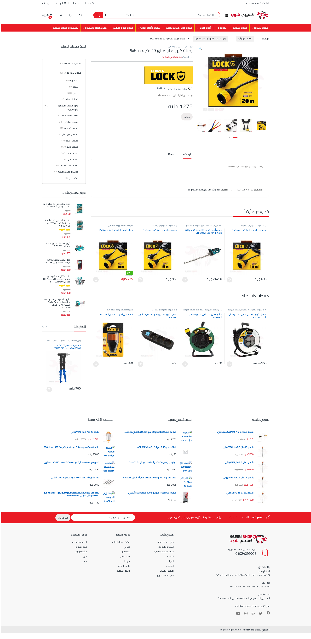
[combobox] (178, 15)
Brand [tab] (171, 155)
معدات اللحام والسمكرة (96, 28)
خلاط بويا (72, 80)
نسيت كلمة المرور (165, 575)
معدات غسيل (69, 153)
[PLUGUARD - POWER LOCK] (168, 75)
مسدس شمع (69, 141)
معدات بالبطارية (261, 28)
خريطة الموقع (123, 571)
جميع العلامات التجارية (164, 551)
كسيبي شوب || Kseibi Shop (255, 630)
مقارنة (159, 88)
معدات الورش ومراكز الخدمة (179, 28)
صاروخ (72, 93)
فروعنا (88, 3)
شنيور (73, 87)
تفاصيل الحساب (167, 571)
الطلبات (170, 556)
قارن (85, 556)
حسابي (74, 3)
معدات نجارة (70, 159)
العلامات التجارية (79, 542)
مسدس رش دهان (68, 134)
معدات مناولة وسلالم (123, 28)
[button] (200, 49)
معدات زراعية (69, 147)
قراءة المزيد (185, 279)
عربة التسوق (81, 547)
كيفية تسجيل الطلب (121, 542)
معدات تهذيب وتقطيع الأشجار (197, 225)
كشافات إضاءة (69, 99)
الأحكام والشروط (166, 547)
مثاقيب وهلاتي (68, 122)
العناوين (170, 566)
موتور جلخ (71, 178)
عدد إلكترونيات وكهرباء (60, 340)
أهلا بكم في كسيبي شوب (257, 3)
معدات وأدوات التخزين (150, 28)
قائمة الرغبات (124, 566)
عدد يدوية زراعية (216, 225)
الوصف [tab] (187, 155)
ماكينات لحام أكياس (68, 116)
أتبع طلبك (59, 3)
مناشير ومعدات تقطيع (65, 172)
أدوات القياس (205, 28)
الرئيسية (265, 38)
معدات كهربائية (240, 28)
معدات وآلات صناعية (66, 165)
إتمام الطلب (125, 556)
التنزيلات (170, 561)
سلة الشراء (125, 551)
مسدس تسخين (69, 128)
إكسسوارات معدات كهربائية (65, 28)
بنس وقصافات (75, 340)
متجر (44, 3)
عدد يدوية (222, 28)
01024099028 (245, 553)
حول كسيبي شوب (165, 542)
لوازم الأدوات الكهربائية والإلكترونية (210, 38)
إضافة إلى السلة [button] (229, 279)
